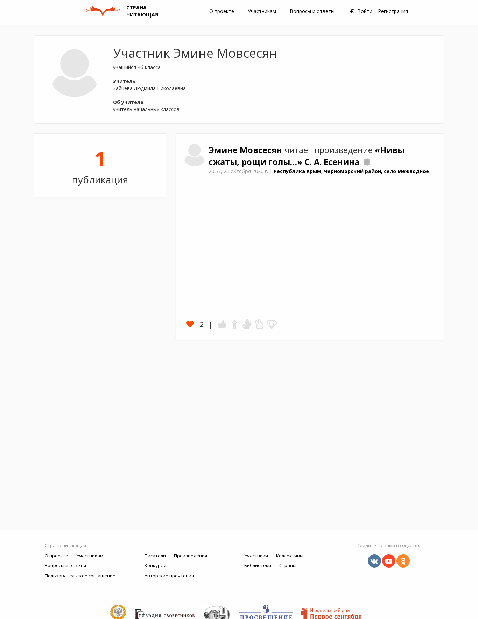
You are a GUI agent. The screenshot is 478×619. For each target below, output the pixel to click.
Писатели (155, 555)
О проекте (221, 11)
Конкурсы (155, 565)
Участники (256, 555)
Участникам (262, 11)
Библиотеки (257, 565)
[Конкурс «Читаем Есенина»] (366, 161)
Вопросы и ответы (312, 11)
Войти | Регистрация (382, 11)
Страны (287, 565)
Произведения (190, 555)
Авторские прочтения (169, 575)
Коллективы (289, 555)
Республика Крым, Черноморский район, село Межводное (351, 171)
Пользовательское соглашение (80, 575)
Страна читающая (65, 545)
